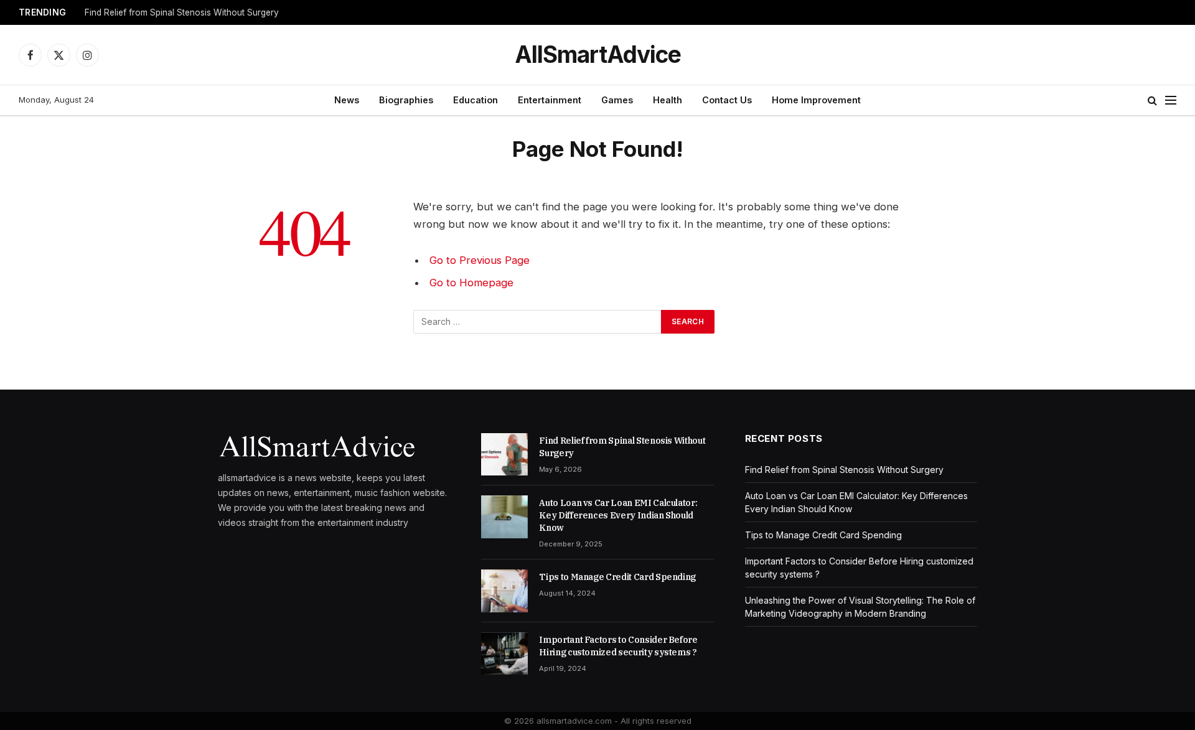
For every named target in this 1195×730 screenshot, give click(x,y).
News (346, 100)
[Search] (1152, 101)
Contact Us (727, 100)
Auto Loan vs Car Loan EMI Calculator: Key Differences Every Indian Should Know (618, 515)
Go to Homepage (471, 282)
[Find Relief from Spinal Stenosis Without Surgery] (504, 454)
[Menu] (1170, 101)
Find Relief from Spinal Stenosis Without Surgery (182, 12)
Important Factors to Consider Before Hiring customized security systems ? (618, 646)
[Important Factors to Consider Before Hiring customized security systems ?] (504, 653)
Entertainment (549, 100)
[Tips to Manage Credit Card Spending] (504, 590)
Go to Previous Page (479, 260)
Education (475, 100)
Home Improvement (816, 100)
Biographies (406, 100)
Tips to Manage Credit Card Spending (617, 577)
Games (617, 100)
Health (667, 100)
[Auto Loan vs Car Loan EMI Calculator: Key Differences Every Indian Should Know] (504, 516)
